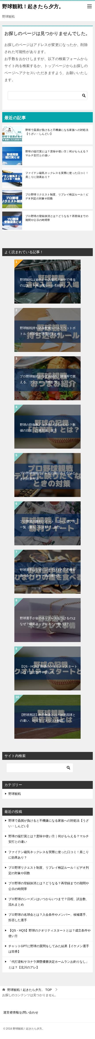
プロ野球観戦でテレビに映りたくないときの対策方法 (48, 475)
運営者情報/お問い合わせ (20, 1012)
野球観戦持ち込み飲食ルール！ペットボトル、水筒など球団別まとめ (48, 330)
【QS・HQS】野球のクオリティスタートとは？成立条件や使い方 (48, 669)
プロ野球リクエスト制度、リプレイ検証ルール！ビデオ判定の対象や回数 (56, 196)
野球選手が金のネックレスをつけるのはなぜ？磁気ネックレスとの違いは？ (48, 620)
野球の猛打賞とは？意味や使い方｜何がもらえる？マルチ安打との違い (56, 153)
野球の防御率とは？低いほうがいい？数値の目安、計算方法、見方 (48, 427)
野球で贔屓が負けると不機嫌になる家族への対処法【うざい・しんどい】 (56, 131)
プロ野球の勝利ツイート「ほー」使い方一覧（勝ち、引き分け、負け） (48, 524)
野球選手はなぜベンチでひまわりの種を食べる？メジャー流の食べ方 (48, 572)
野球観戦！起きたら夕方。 (33, 6)
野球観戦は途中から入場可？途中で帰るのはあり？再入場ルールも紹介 (48, 282)
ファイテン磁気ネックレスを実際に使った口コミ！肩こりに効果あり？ (56, 174)
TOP (29, 990)
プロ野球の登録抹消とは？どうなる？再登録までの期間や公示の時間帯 (56, 218)
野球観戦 (14, 793)
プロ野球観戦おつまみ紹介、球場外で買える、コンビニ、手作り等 (48, 379)
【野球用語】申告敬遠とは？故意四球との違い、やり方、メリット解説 (48, 717)
